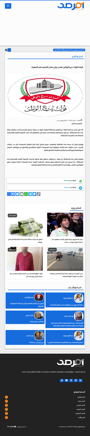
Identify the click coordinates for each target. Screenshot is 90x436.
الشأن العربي (80, 405)
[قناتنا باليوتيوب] (66, 380)
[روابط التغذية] (80, 380)
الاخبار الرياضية (80, 413)
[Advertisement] (45, 28)
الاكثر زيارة (76, 208)
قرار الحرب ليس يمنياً (37, 321)
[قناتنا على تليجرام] (62, 380)
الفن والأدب (81, 417)
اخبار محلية (81, 401)
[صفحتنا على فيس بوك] (71, 380)
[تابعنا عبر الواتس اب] (76, 380)
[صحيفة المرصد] (70, 6)
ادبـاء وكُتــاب (74, 287)
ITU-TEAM (10, 427)
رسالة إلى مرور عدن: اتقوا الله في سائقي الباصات (66, 305)
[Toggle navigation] (8, 6)
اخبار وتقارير (81, 397)
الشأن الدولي (80, 409)
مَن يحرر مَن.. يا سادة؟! (36, 342)
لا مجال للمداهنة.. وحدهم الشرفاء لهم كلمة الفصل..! (65, 342)
